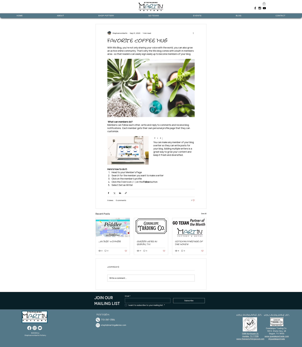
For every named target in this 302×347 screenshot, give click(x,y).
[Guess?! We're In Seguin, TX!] (151, 227)
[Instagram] (35, 328)
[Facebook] (29, 328)
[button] (264, 3)
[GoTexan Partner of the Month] (189, 227)
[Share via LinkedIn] (120, 193)
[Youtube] (264, 8)
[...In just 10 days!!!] (113, 227)
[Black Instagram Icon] (260, 8)
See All (203, 213)
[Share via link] (126, 193)
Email (127, 296)
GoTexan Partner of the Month (189, 243)
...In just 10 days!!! (110, 241)
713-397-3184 (108, 319)
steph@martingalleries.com (113, 325)
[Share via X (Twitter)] (114, 193)
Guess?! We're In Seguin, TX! (147, 243)
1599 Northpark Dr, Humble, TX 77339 (250, 334)
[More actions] (193, 33)
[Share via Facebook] (108, 193)
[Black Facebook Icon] (255, 8)
